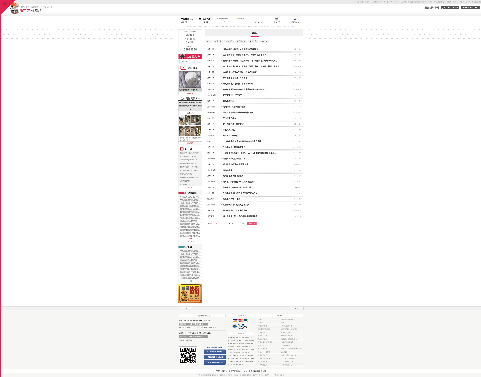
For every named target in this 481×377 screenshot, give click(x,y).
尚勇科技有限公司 (287, 336)
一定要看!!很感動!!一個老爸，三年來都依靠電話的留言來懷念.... (249, 153)
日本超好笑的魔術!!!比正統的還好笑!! (238, 182)
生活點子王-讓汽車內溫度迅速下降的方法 (240, 193)
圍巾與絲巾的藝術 (230, 135)
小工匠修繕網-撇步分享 (215, 351)
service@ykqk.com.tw (208, 327)
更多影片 (190, 93)
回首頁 (8, 7)
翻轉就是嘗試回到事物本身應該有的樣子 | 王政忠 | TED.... (247, 89)
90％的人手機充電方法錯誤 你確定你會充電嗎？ (243, 141)
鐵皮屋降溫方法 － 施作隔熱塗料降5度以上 (241, 216)
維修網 (430, 2)
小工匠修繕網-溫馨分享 (215, 362)
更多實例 (190, 143)
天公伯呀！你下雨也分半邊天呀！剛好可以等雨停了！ (245, 55)
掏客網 (462, 2)
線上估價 (185, 20)
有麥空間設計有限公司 (288, 355)
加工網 (386, 2)
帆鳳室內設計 (262, 339)
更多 (190, 239)
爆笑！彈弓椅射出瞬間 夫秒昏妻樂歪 (238, 112)
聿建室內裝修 (262, 326)
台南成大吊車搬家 (287, 342)
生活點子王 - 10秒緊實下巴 (234, 147)
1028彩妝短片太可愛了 (232, 95)
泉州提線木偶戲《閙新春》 (234, 176)
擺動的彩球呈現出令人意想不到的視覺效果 (241, 49)
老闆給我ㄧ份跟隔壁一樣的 (234, 107)
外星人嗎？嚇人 (229, 130)
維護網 (230, 375)
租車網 (424, 2)
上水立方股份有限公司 (265, 358)
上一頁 (210, 224)
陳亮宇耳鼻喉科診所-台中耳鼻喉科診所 (292, 349)
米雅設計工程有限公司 (288, 358)
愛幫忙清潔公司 (263, 345)
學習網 (436, 2)
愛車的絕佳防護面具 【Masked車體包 (292, 339)
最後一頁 (252, 223)
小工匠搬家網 (262, 349)
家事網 (380, 2)
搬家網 (417, 2)
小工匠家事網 (294, 22)
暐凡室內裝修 (262, 336)
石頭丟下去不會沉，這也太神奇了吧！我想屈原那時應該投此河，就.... (252, 61)
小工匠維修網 (285, 332)
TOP (296, 308)
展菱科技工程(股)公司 (265, 342)
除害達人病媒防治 (264, 352)
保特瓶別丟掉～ (229, 118)
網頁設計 (268, 375)
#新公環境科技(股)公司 (289, 329)
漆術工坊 (284, 323)
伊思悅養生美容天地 (288, 319)
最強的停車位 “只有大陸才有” (235, 210)
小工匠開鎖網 (262, 362)
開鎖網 (449, 2)
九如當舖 (284, 352)
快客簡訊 (261, 319)
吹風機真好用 (228, 101)
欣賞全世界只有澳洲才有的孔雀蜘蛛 (238, 84)
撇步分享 (210, 101)
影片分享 (210, 49)
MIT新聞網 (402, 2)
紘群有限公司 (262, 355)
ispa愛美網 (261, 332)
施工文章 (210, 199)
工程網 (373, 2)
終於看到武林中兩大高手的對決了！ (238, 205)
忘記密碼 (185, 61)
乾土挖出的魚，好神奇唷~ (234, 124)
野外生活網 (476, 2)
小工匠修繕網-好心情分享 (214, 357)
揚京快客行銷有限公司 (254, 371)
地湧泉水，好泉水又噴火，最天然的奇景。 (241, 72)
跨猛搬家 (261, 323)
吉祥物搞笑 (227, 170)
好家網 (455, 2)
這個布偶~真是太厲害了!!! (234, 158)
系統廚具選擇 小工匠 (231, 199)
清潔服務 (411, 2)
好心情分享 (211, 95)
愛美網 (442, 2)
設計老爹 (360, 2)
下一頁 (242, 224)
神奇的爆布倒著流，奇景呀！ (235, 78)
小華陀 (468, 2)
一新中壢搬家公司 (287, 365)
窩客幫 (367, 2)
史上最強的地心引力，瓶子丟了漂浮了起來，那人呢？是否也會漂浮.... (252, 66)
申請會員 (206, 20)
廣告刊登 (277, 22)
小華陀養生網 (262, 365)
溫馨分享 (210, 89)
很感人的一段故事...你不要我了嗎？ (238, 187)
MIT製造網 (393, 2)
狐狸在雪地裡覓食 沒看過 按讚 (235, 164)
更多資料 (191, 241)
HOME (185, 308)
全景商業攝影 (285, 345)
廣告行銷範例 (258, 22)
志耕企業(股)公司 (287, 362)
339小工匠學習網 (264, 329)
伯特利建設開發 (286, 326)
